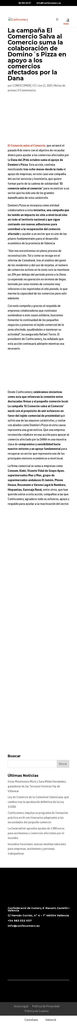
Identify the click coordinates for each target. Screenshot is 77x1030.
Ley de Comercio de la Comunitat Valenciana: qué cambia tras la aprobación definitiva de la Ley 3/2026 (38, 802)
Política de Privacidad (45, 1006)
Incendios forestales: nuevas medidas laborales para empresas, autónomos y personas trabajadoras (37, 849)
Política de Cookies (37, 1011)
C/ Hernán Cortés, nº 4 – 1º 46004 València (38, 915)
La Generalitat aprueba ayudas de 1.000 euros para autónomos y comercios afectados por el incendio (36, 833)
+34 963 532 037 (20, 920)
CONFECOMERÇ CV (24, 85)
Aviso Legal (21, 1006)
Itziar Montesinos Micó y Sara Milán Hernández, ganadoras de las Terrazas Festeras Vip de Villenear (37, 786)
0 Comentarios (27, 90)
